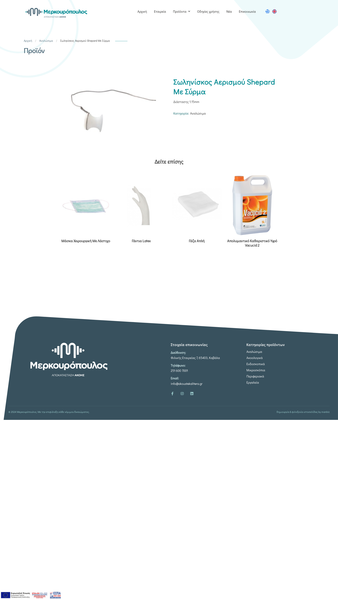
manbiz (325, 412)
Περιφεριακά (255, 376)
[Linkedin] (192, 393)
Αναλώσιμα (46, 40)
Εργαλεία (252, 382)
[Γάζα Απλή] (197, 205)
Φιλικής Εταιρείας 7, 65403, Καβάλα (195, 358)
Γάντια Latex (141, 241)
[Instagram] (182, 393)
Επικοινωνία (247, 11)
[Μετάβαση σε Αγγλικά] (274, 11)
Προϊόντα (179, 11)
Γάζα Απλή (197, 241)
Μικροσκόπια (255, 370)
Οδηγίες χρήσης (208, 11)
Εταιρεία (160, 11)
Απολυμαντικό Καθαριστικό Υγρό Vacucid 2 (252, 243)
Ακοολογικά (254, 358)
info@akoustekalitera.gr (186, 384)
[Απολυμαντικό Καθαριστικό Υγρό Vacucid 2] (252, 205)
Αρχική (142, 11)
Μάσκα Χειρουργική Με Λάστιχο (85, 241)
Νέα (229, 11)
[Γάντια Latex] (141, 205)
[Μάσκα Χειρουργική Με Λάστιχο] (86, 205)
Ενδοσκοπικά (255, 364)
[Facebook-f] (172, 393)
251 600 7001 (179, 370)
